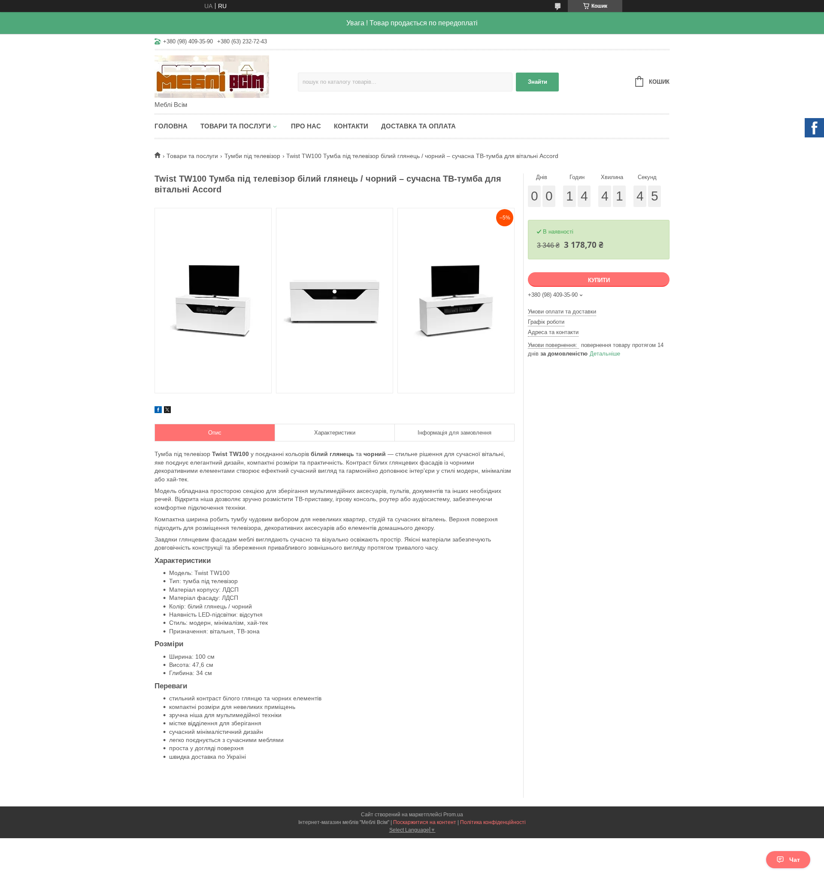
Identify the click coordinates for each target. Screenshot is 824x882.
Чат (794, 859)
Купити (599, 280)
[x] (167, 411)
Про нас (306, 126)
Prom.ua (453, 815)
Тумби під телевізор (252, 155)
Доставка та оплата (418, 126)
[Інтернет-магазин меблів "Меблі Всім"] (226, 76)
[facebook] (158, 411)
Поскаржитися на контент (424, 822)
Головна (171, 126)
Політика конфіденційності (493, 822)
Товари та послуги (235, 126)
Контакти (351, 126)
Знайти (537, 82)
